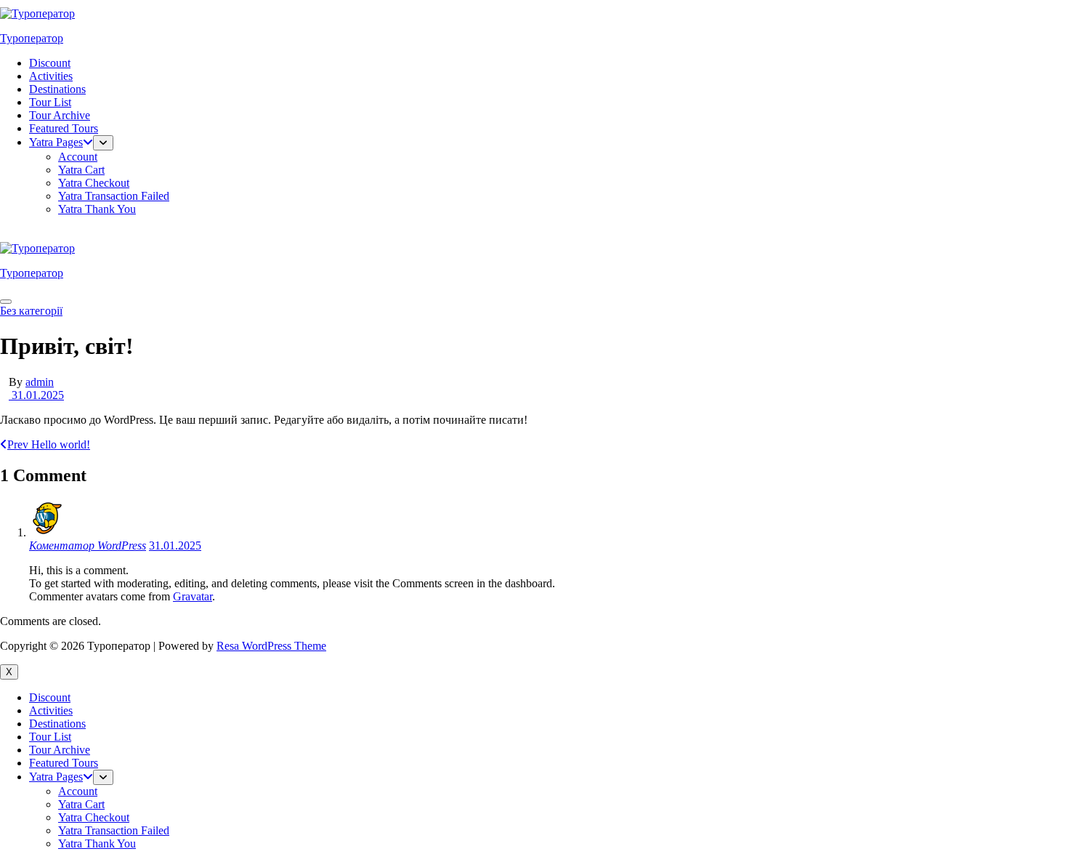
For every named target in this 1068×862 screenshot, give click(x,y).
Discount (49, 63)
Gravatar (192, 596)
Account (77, 156)
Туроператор (31, 38)
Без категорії (31, 311)
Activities (51, 76)
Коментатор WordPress (87, 545)
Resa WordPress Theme (271, 646)
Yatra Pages (56, 142)
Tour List (50, 102)
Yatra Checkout (93, 183)
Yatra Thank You (97, 209)
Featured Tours (63, 128)
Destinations (57, 89)
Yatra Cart (81, 170)
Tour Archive (59, 115)
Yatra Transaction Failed (113, 196)
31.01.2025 (36, 395)
